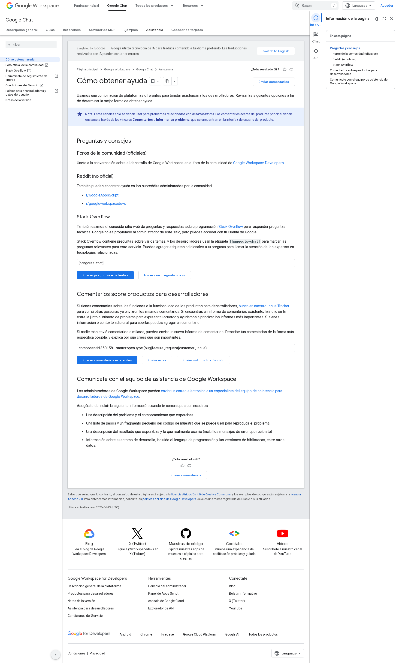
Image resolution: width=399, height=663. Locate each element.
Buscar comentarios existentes (107, 360)
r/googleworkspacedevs (106, 203)
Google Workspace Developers (258, 163)
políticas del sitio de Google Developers (169, 499)
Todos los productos (152, 5)
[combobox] (315, 5)
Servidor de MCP (102, 30)
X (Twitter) (237, 601)
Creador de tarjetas (187, 30)
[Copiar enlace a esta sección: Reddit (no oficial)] (118, 176)
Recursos (190, 5)
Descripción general (21, 30)
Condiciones (76, 653)
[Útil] (284, 69)
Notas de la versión (81, 601)
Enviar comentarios (274, 82)
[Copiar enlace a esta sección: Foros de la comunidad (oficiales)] (151, 153)
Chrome (146, 634)
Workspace (46, 6)
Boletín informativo (243, 593)
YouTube (235, 608)
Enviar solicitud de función (203, 360)
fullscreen (384, 18)
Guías (50, 30)
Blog (232, 586)
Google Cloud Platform (199, 634)
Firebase (167, 634)
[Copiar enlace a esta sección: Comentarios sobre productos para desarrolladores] (213, 294)
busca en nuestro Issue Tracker (264, 306)
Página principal (86, 5)
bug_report (377, 18)
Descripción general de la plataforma (94, 586)
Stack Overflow (230, 226)
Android (125, 634)
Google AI (232, 634)
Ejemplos (131, 30)
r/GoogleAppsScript (102, 195)
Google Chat (117, 5)
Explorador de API (161, 608)
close (391, 18)
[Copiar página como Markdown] (167, 81)
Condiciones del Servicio (85, 616)
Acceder (387, 5)
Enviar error (157, 360)
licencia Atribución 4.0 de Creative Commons (201, 494)
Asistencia (154, 30)
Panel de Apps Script (163, 593)
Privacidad (97, 653)
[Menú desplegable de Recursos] (203, 5)
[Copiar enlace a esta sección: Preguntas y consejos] (135, 141)
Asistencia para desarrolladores (91, 608)
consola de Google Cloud (166, 601)
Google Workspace (117, 69)
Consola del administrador (167, 586)
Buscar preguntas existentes (105, 275)
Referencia (72, 30)
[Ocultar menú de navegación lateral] (55, 654)
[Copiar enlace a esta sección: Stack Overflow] (114, 217)
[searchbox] (31, 44)
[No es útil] (291, 69)
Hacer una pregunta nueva (164, 275)
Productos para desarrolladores (91, 593)
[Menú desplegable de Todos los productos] (173, 5)
